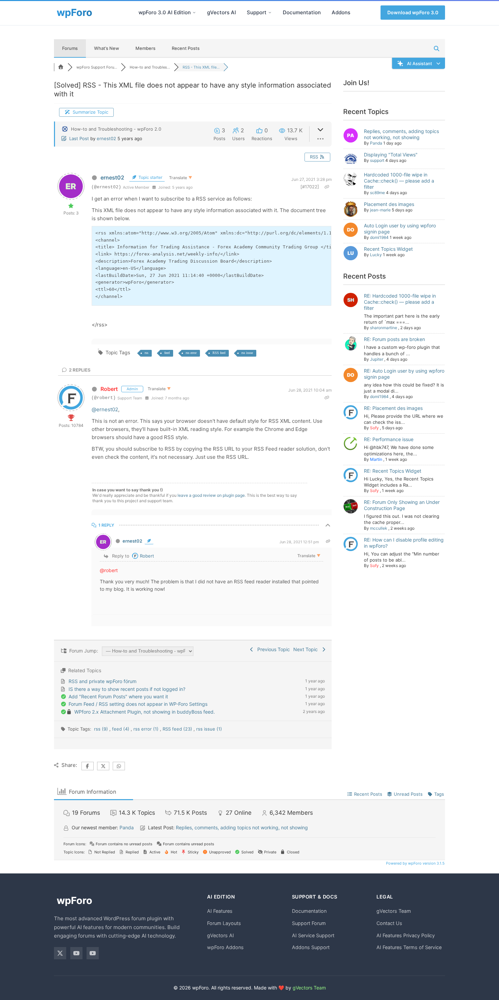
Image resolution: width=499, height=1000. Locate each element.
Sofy (374, 427)
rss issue (247, 353)
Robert (109, 388)
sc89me (377, 192)
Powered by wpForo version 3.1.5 (415, 863)
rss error (191, 353)
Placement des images (389, 204)
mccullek (378, 528)
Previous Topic (272, 649)
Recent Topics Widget (388, 249)
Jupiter (376, 359)
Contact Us (389, 923)
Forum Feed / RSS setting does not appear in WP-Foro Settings (138, 704)
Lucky (376, 254)
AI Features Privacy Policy (405, 935)
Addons (341, 12)
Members (145, 48)
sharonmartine (383, 327)
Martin (376, 459)
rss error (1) (146, 729)
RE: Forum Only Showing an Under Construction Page (402, 505)
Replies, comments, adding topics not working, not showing (401, 134)
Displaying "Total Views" (391, 154)
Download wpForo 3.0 (412, 12)
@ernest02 (105, 409)
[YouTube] (76, 953)
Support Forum (309, 923)
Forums (70, 48)
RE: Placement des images (393, 408)
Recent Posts (186, 48)
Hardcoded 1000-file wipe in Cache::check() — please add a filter (399, 181)
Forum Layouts (224, 923)
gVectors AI (221, 12)
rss (146, 353)
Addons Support (311, 947)
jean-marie (380, 209)
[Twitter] (60, 953)
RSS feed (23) (178, 729)
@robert (109, 570)
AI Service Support (313, 935)
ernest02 (106, 138)
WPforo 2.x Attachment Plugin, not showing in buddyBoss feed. (144, 712)
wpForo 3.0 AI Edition (164, 12)
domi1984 (379, 237)
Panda (376, 143)
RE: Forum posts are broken (394, 339)
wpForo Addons (225, 947)
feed (167, 353)
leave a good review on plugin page (211, 495)
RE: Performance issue (388, 439)
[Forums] (61, 67)
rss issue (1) (209, 729)
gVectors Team (393, 911)
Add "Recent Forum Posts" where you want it (118, 696)
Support (256, 12)
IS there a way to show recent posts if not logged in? (127, 689)
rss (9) (101, 729)
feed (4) (121, 729)
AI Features (220, 911)
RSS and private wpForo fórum (102, 681)
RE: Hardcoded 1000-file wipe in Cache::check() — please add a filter (400, 302)
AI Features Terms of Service (409, 947)
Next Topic (306, 649)
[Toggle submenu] (194, 13)
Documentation (302, 12)
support (377, 160)
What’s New (106, 48)
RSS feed (218, 353)
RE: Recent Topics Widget (392, 471)
